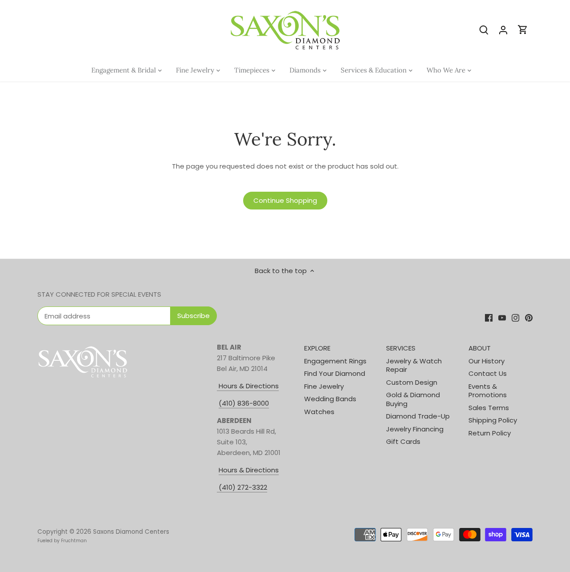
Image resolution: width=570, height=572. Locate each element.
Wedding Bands (330, 398)
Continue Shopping (285, 200)
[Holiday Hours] (218, 487)
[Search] (483, 29)
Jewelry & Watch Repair (414, 365)
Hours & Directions (248, 386)
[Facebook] (489, 317)
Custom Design (411, 382)
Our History (486, 361)
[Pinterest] (529, 317)
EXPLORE (317, 348)
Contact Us (487, 373)
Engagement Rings (335, 361)
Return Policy (489, 433)
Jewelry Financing (415, 429)
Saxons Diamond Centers (131, 532)
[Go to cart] (522, 29)
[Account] (503, 29)
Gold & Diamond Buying (413, 399)
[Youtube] (502, 317)
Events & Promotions (487, 391)
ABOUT (479, 348)
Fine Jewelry (324, 386)
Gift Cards (403, 441)
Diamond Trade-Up (418, 416)
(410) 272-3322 (243, 487)
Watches (319, 411)
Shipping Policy (492, 420)
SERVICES (400, 348)
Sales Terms (488, 407)
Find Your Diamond (334, 373)
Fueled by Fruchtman (62, 540)
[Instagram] (515, 317)
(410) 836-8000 (244, 403)
